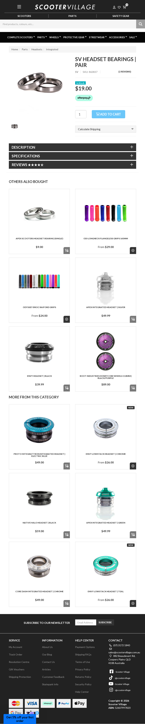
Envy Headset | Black (39, 376)
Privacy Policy (82, 669)
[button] (105, 129)
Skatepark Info (50, 684)
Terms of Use (82, 661)
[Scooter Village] (65, 6)
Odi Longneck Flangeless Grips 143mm (105, 238)
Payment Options (85, 647)
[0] (124, 6)
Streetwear (97, 37)
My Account (15, 647)
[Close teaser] (37, 713)
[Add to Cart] (66, 250)
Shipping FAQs (83, 654)
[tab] (72, 147)
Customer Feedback (53, 676)
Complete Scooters (20, 37)
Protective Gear (73, 37)
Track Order (15, 654)
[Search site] (140, 24)
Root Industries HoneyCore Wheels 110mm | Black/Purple (106, 377)
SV (76, 71)
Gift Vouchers (16, 669)
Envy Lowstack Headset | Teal (106, 591)
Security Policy (83, 684)
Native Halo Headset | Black (39, 522)
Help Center (82, 691)
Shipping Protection (20, 676)
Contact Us (48, 661)
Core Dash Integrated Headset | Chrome (39, 591)
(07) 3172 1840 (121, 645)
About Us (47, 647)
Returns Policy (83, 676)
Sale (132, 37)
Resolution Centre (19, 661)
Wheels (54, 37)
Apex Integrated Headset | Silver (105, 307)
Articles (46, 669)
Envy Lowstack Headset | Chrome (106, 454)
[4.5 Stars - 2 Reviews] (36, 165)
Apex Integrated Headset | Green (105, 522)
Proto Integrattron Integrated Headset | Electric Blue (39, 455)
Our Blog (47, 654)
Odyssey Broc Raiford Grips (39, 307)
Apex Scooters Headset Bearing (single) (39, 238)
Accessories (117, 37)
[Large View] (14, 126)
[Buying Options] (133, 250)
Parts (41, 37)
